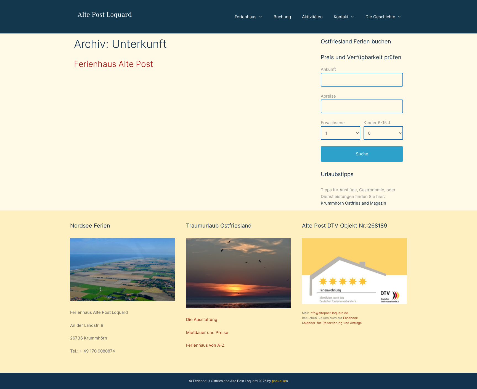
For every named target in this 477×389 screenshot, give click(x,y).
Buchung (282, 16)
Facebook (350, 318)
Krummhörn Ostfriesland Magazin (353, 203)
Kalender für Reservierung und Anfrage (332, 323)
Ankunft (328, 69)
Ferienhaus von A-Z (205, 345)
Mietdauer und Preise (207, 332)
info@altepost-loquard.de (328, 313)
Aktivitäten (312, 16)
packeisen (279, 381)
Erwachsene (333, 122)
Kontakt (341, 16)
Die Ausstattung (201, 319)
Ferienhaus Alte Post (113, 64)
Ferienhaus (245, 16)
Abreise (328, 96)
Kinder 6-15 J (377, 122)
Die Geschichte (380, 16)
